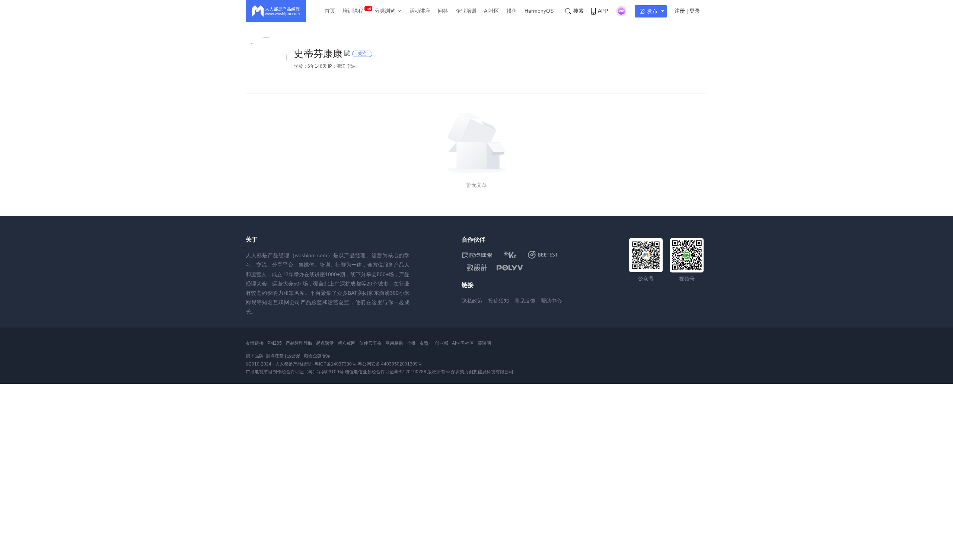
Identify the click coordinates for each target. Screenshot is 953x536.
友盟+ (425, 343)
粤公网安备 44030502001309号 (390, 364)
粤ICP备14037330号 (335, 364)
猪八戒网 (347, 343)
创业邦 (441, 343)
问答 (443, 11)
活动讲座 (419, 11)
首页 (330, 11)
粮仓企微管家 (317, 355)
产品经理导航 (299, 343)
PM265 (274, 343)
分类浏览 (384, 11)
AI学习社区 (463, 343)
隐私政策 (472, 301)
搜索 (578, 11)
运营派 (293, 355)
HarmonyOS (539, 11)
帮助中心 (551, 301)
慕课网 (484, 343)
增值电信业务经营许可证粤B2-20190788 (385, 371)
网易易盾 (394, 343)
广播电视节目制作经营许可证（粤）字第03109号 (295, 371)
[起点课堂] (477, 255)
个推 (411, 343)
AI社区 (491, 11)
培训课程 (352, 11)
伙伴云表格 (370, 343)
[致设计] (477, 267)
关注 (362, 53)
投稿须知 (498, 301)
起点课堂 (325, 343)
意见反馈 (524, 301)
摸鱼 (512, 11)
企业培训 (466, 11)
